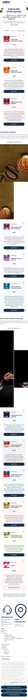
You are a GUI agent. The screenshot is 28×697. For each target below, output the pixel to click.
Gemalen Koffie (8, 635)
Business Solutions (6, 656)
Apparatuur (7, 652)
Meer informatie (14, 587)
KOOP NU (14, 60)
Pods (5, 641)
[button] (14, 630)
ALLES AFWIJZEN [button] (14, 694)
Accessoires (4, 645)
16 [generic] (15, 44)
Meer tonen (14, 24)
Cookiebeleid (14, 682)
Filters (6, 30)
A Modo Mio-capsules (9, 636)
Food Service (4, 648)
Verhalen (6, 653)
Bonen (6, 633)
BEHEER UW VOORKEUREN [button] (14, 691)
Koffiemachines (5, 644)
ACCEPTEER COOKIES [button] (14, 687)
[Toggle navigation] (25, 2)
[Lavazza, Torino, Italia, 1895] (6, 2)
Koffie (2, 631)
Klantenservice (7, 617)
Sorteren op (14, 30)
